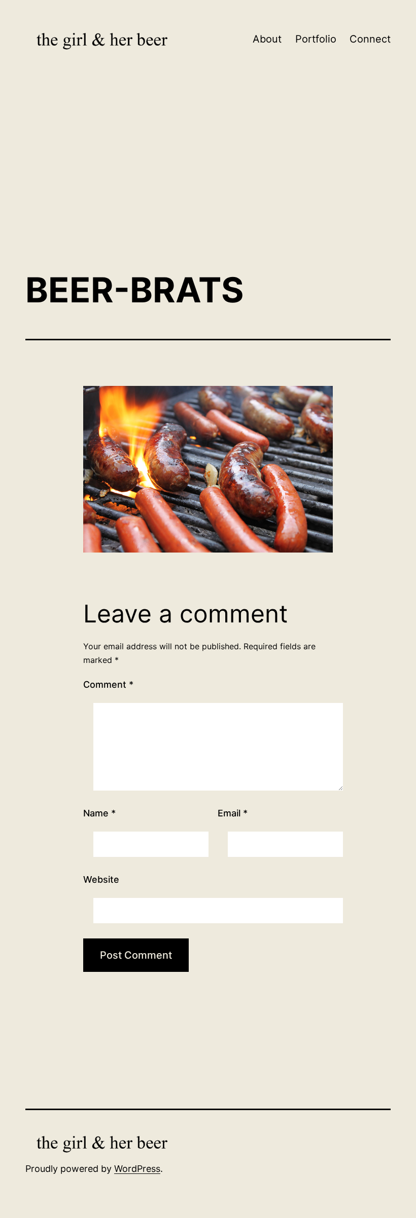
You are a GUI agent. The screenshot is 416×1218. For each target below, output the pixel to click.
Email (233, 813)
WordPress (137, 1168)
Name (99, 813)
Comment (108, 684)
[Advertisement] (208, 180)
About (267, 39)
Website (101, 879)
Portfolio (315, 39)
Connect (370, 39)
